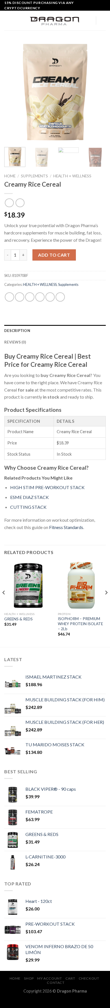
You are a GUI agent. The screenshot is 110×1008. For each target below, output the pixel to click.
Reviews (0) (15, 342)
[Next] (97, 92)
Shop (29, 978)
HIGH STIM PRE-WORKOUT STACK (47, 487)
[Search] (89, 20)
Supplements (34, 176)
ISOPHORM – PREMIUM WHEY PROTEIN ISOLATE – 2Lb (80, 623)
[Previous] (13, 92)
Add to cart (54, 254)
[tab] (55, 330)
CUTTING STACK (28, 507)
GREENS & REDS (18, 619)
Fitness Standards (66, 527)
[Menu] (7, 21)
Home (10, 176)
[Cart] (103, 20)
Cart (70, 978)
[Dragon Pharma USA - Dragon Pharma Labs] (55, 20)
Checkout (89, 978)
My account (49, 978)
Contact (55, 982)
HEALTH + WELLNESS (72, 176)
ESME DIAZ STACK (29, 497)
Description (17, 330)
